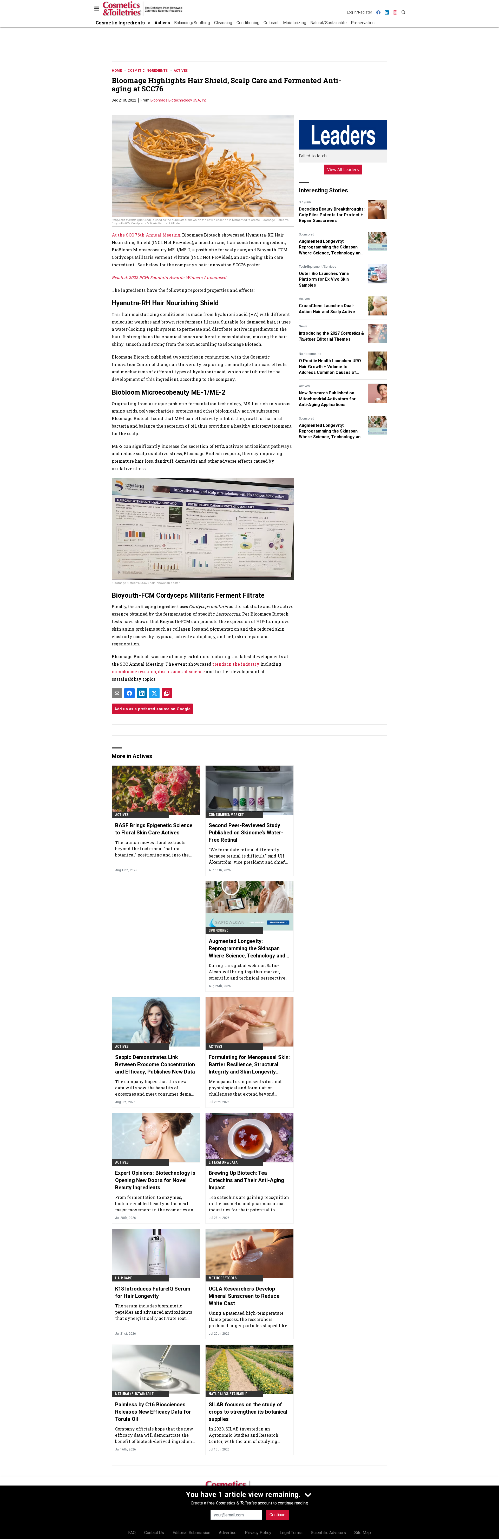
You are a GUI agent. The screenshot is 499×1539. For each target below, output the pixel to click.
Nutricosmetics (310, 354)
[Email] (117, 693)
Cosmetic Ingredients (148, 70)
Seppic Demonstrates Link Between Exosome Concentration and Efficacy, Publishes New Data (155, 1064)
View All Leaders (343, 169)
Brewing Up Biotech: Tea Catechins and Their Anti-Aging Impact (246, 1180)
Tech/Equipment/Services (317, 266)
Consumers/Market (226, 815)
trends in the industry (235, 664)
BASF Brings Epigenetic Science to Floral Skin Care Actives (153, 829)
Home (117, 70)
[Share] (129, 693)
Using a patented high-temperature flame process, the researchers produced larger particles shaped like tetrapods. (248, 1319)
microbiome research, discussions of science (158, 671)
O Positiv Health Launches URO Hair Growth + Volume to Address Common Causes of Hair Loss (330, 366)
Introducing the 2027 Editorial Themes (331, 336)
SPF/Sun (305, 202)
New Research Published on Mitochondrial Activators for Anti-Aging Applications (327, 398)
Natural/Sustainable (134, 1394)
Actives (181, 70)
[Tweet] (154, 693)
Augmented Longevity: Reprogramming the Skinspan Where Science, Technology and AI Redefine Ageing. (331, 247)
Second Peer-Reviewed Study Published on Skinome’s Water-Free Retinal (246, 832)
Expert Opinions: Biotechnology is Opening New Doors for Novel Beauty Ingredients (155, 1180)
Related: (120, 277)
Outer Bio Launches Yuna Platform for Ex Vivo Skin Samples (324, 279)
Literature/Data (223, 1162)
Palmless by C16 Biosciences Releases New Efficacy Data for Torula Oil (153, 1411)
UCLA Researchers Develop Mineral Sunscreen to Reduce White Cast (244, 1296)
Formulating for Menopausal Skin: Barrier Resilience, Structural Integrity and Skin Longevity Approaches (249, 1064)
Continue (277, 1514)
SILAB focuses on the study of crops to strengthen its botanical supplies (248, 1411)
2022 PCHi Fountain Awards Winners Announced (177, 277)
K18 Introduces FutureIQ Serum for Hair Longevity (152, 1292)
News (303, 326)
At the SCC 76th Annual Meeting (146, 235)
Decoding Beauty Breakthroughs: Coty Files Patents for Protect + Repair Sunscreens (332, 215)
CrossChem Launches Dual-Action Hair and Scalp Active (327, 308)
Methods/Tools (223, 1278)
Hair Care (123, 1278)
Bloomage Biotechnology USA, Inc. (178, 100)
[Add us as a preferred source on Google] (167, 693)
